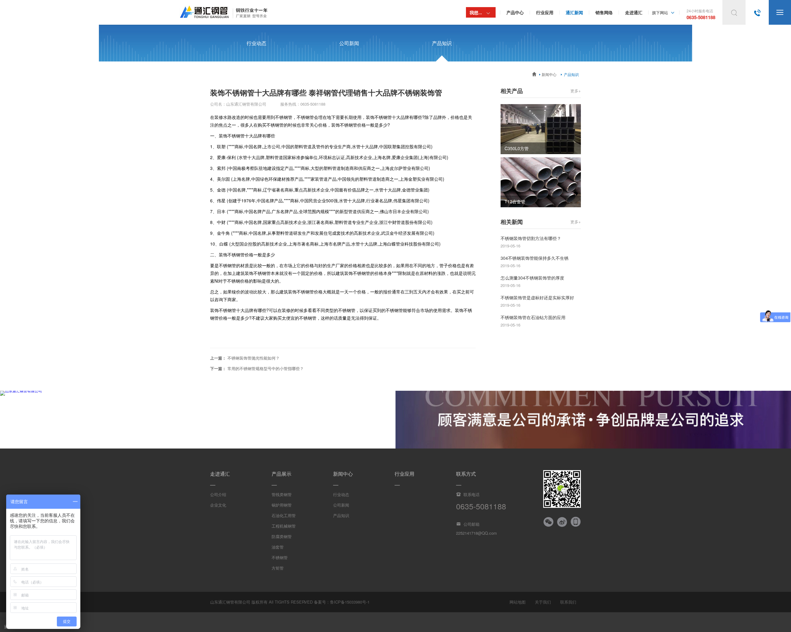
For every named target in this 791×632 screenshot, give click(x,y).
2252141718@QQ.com (476, 533)
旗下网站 (664, 12)
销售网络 (604, 12)
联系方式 (466, 473)
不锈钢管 (280, 557)
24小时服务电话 (701, 14)
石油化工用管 (284, 515)
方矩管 (278, 568)
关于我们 (543, 602)
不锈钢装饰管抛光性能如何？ (253, 358)
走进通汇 (633, 12)
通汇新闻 (574, 12)
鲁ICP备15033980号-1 (350, 602)
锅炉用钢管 (282, 505)
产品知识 (442, 43)
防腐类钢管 (282, 536)
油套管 (278, 547)
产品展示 (281, 473)
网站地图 (518, 602)
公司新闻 (349, 43)
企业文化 (218, 505)
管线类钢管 (282, 494)
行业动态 (256, 43)
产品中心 (515, 12)
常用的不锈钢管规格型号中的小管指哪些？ (265, 368)
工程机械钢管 (284, 526)
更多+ (575, 91)
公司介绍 (218, 494)
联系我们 (568, 602)
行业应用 (544, 12)
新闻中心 (547, 74)
